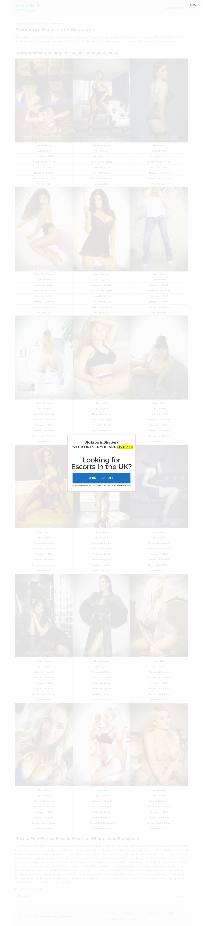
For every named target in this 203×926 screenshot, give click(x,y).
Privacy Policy (125, 485)
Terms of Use (111, 485)
